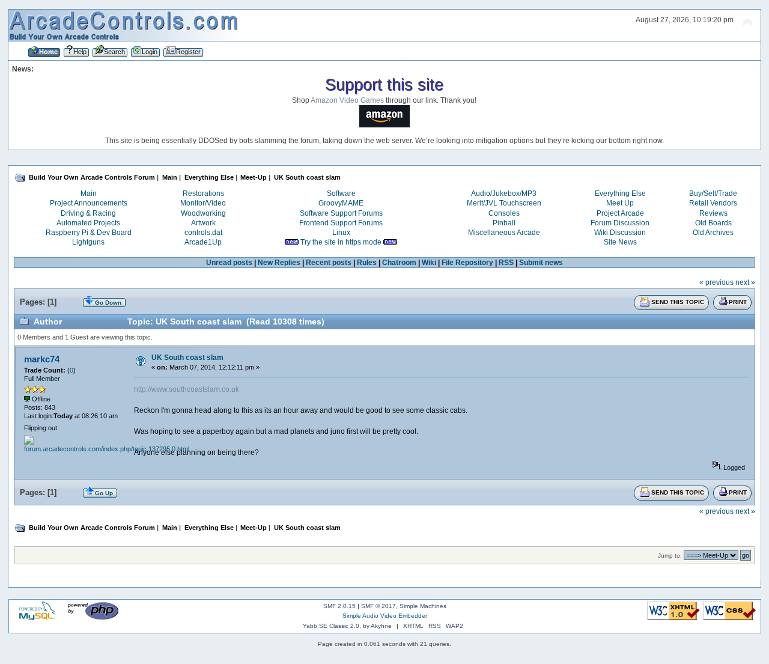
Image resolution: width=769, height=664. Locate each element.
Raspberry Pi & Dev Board (89, 232)
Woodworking (203, 213)
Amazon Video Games (347, 100)
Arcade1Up (203, 242)
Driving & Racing (88, 213)
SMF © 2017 (378, 606)
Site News (620, 242)
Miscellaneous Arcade (504, 232)
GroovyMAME (340, 203)
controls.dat (203, 232)
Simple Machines (423, 606)
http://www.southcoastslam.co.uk (186, 389)
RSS (506, 262)
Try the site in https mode (340, 242)
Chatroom (399, 262)
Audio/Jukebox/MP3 (503, 193)
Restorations (203, 193)
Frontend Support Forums (341, 223)
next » (745, 282)
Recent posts (328, 262)
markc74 (41, 359)
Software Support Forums (341, 213)
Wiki (429, 262)
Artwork (203, 223)
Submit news (541, 262)
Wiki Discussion (620, 232)
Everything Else (620, 193)
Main (89, 193)
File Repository (467, 262)
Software (341, 193)
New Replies (279, 262)
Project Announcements (88, 203)
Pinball (504, 223)
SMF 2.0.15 (339, 606)
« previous (716, 282)
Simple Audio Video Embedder (384, 615)
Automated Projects (88, 223)
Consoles (504, 213)
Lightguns (88, 242)
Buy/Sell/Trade (713, 193)
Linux (341, 232)
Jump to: (670, 555)
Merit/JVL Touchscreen (504, 203)
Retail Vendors (713, 203)
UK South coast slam (187, 357)
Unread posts (229, 262)
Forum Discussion (620, 223)
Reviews (713, 213)
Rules (367, 262)
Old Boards (713, 223)
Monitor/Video (203, 203)
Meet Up (620, 203)
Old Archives (713, 232)
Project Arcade (620, 213)
